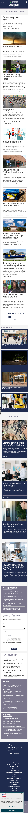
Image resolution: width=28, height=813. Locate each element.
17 (24, 317)
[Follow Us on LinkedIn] (1, 2)
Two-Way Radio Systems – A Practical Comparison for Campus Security (12, 729)
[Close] (21, 793)
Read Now (5, 456)
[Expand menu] (26, 2)
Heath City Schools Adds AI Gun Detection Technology (14, 408)
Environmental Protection (14, 765)
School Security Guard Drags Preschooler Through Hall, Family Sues (13, 172)
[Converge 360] (14, 747)
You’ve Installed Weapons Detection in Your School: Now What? (12, 722)
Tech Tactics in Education (14, 786)
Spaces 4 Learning (14, 782)
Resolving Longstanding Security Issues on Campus (13, 525)
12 (9, 317)
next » (16, 319)
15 (18, 317)
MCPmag (14, 769)
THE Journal (14, 790)
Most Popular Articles (10, 655)
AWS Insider (14, 761)
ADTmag (14, 759)
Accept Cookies (12, 810)
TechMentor (14, 784)
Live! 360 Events (14, 767)
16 (21, 317)
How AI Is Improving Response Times (12, 596)
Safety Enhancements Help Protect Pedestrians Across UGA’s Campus (13, 444)
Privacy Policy (12, 635)
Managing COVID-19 (9, 110)
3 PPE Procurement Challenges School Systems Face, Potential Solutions (12, 77)
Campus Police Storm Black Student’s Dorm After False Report (14, 296)
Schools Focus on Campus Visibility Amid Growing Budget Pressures (13, 676)
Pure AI (14, 774)
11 (6, 317)
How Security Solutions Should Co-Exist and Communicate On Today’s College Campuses (13, 567)
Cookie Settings (12, 806)
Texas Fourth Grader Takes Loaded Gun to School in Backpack (13, 205)
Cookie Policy (4, 804)
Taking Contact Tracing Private (12, 142)
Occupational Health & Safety (14, 772)
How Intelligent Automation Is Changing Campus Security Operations (13, 592)
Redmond (14, 776)
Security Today (14, 780)
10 (23, 314)
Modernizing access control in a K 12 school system (12, 734)
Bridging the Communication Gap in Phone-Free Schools (14, 485)
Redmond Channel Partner (14, 778)
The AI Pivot (14, 788)
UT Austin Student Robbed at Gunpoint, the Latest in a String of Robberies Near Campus (13, 236)
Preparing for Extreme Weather (12, 47)
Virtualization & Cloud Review (14, 792)
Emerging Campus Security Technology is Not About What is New (13, 600)
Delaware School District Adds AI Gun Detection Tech (12, 604)
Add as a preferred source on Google (15, 2)
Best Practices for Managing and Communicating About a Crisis (11, 708)
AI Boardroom (14, 757)
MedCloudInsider (14, 770)
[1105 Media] (14, 753)
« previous (10, 314)
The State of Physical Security (10, 718)
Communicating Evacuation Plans (13, 18)
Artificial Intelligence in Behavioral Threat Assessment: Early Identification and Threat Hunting (13, 691)
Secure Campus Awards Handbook (12, 726)
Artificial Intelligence (10, 588)
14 (15, 317)
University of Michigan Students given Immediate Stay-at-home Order (14, 264)
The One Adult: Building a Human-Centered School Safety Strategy (12, 686)
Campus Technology (14, 763)
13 (12, 317)
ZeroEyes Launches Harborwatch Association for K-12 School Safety (11, 609)
